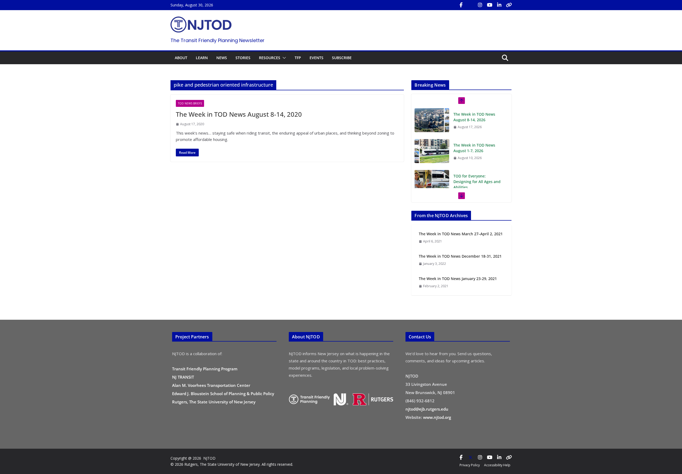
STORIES (243, 57)
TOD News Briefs (190, 103)
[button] (283, 58)
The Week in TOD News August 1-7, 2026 (474, 117)
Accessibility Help (497, 465)
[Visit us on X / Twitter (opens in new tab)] (470, 5)
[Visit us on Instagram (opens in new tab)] (480, 5)
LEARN (202, 57)
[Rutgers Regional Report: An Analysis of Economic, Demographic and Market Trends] (432, 188)
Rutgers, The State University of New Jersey (213, 401)
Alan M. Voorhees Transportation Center (211, 385)
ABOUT (181, 57)
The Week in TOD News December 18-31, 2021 (460, 256)
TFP (298, 57)
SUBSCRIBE (342, 57)
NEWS (221, 57)
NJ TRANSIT (183, 377)
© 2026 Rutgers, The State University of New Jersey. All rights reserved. (231, 464)
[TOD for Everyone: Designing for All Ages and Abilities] (432, 151)
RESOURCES (269, 57)
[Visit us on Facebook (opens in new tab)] (461, 5)
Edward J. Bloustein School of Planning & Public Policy (223, 393)
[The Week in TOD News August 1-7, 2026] (432, 120)
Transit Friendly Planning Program (204, 368)
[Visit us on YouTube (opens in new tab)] (489, 5)
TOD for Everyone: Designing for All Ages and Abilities (477, 151)
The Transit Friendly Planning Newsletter (217, 40)
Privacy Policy (470, 465)
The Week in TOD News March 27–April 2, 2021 (461, 233)
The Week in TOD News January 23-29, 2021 (458, 278)
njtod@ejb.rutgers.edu (426, 409)
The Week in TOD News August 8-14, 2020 (239, 114)
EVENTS (316, 57)
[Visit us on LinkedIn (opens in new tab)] (499, 5)
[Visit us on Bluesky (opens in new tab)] (509, 5)
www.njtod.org (437, 417)
